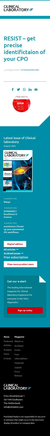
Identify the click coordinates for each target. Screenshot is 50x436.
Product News (8, 351)
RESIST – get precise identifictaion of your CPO (24, 48)
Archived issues (18, 347)
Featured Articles (31, 69)
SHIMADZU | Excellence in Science (10, 214)
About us (18, 341)
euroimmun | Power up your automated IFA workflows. (14, 229)
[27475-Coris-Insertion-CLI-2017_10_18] (21, 103)
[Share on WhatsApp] (24, 89)
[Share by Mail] (36, 89)
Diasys (7, 201)
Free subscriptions (19, 356)
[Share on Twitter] (18, 89)
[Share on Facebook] (12, 89)
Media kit (19, 362)
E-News (7, 358)
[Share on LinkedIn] (30, 89)
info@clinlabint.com (13, 406)
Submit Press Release (18, 371)
